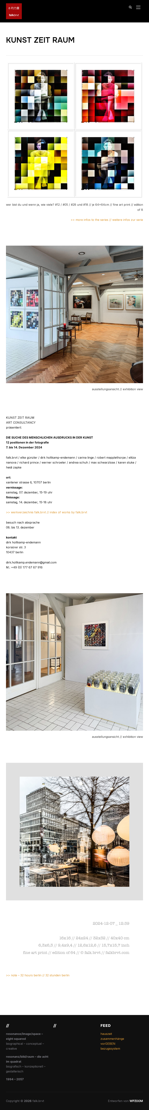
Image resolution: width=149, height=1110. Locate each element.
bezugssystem (110, 1048)
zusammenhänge (112, 1039)
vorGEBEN (107, 1043)
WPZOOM (136, 1101)
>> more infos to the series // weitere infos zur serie (107, 220)
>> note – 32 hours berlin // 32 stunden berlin (37, 975)
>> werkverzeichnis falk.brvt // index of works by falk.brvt (46, 512)
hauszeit (106, 1034)
